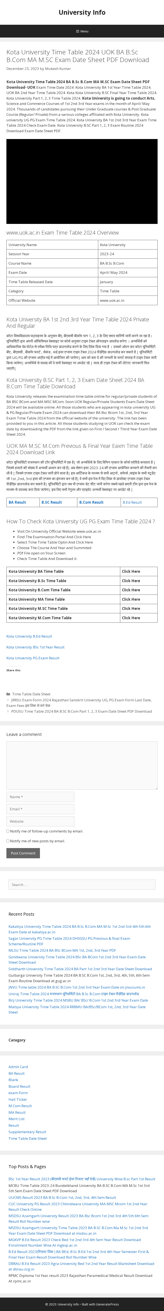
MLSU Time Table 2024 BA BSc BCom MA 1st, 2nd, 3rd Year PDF (62, 950)
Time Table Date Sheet (31, 694)
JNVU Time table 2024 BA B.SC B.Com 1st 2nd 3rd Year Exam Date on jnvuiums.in (77, 987)
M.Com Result (20, 1105)
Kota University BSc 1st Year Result (35, 647)
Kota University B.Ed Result (29, 636)
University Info (82, 12)
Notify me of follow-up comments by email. (46, 831)
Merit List (17, 1118)
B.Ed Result (133, 502)
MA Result (17, 1112)
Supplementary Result (27, 1131)
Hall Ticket (18, 1099)
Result (14, 1125)
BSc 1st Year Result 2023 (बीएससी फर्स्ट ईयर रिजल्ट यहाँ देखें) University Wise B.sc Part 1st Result (82, 1178)
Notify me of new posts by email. (37, 840)
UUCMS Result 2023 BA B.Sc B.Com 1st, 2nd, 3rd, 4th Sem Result (62, 1197)
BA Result (17, 502)
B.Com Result (91, 502)
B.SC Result (51, 502)
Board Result (19, 1086)
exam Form (18, 1092)
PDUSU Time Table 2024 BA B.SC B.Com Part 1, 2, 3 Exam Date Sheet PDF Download (81, 711)
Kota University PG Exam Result (33, 658)
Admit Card (18, 1066)
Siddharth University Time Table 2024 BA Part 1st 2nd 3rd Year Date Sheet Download (80, 968)
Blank (13, 1079)
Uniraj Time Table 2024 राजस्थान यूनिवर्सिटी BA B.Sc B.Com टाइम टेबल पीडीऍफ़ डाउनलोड (74, 993)
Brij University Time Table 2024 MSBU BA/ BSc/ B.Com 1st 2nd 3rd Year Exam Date (78, 1000)
